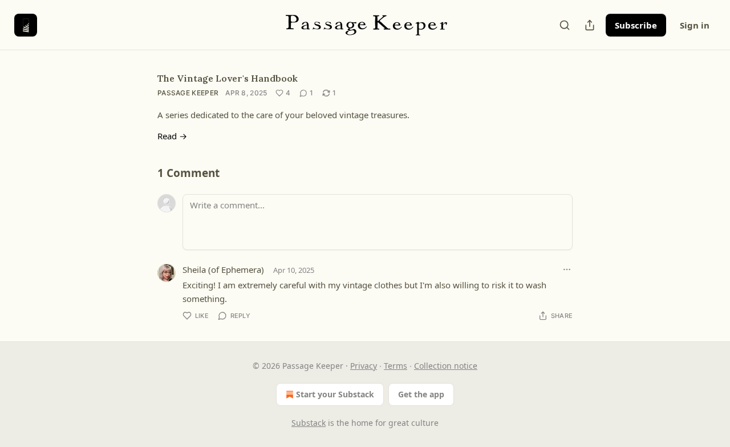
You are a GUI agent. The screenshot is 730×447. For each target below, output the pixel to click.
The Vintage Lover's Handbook (227, 78)
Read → (172, 136)
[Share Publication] (589, 25)
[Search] (564, 25)
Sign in (694, 25)
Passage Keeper (187, 92)
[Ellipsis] (567, 269)
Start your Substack (335, 394)
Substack (308, 422)
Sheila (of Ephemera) (223, 269)
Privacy (363, 365)
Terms (395, 365)
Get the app (421, 394)
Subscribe (636, 25)
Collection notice (445, 365)
